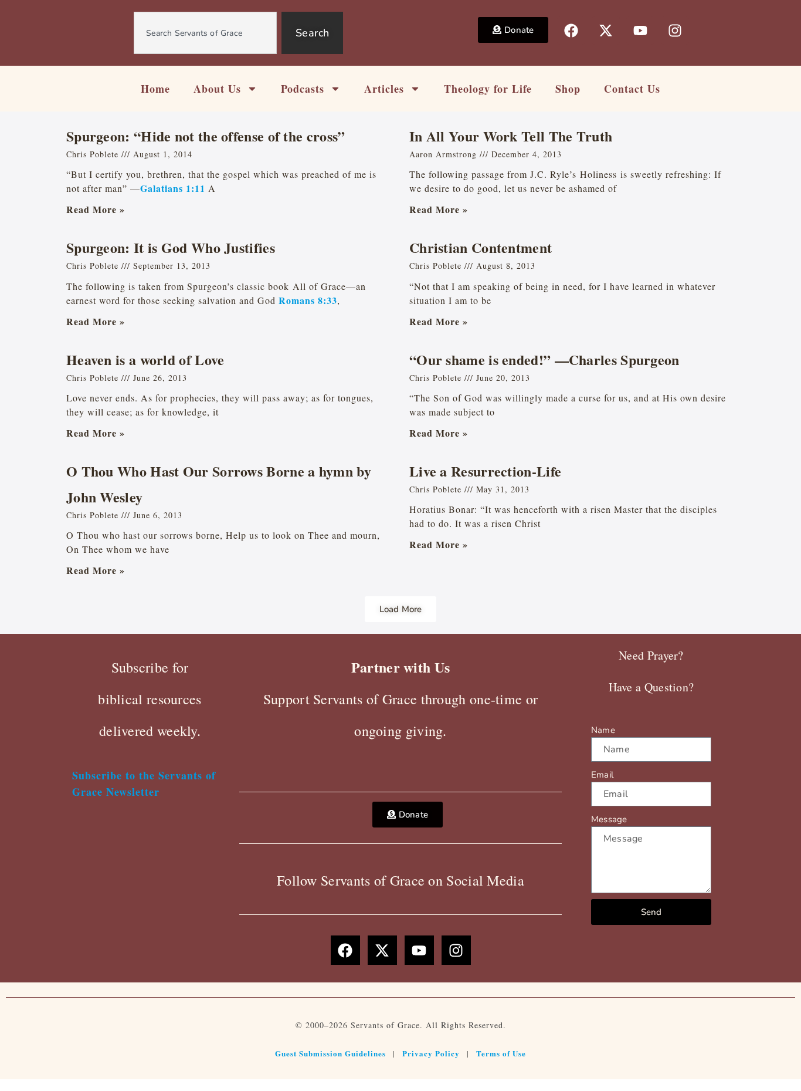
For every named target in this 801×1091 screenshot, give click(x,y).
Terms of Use (501, 1053)
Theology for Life (488, 88)
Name (603, 730)
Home (155, 88)
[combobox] (205, 33)
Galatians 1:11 (172, 188)
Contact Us (632, 88)
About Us (217, 88)
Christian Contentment (480, 247)
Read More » (95, 209)
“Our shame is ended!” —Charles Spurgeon (544, 359)
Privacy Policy (431, 1053)
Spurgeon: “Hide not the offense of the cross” (205, 136)
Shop (568, 88)
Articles (384, 88)
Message (609, 819)
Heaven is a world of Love (145, 359)
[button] (401, 609)
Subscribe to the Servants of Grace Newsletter (144, 783)
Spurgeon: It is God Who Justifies (170, 247)
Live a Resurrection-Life (485, 471)
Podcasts (302, 88)
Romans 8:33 (308, 300)
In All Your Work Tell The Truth (510, 136)
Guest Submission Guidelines (330, 1053)
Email (602, 775)
